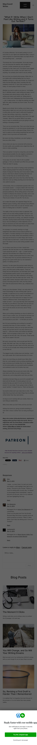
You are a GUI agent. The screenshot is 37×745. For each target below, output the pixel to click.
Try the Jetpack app (20, 735)
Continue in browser (20, 740)
